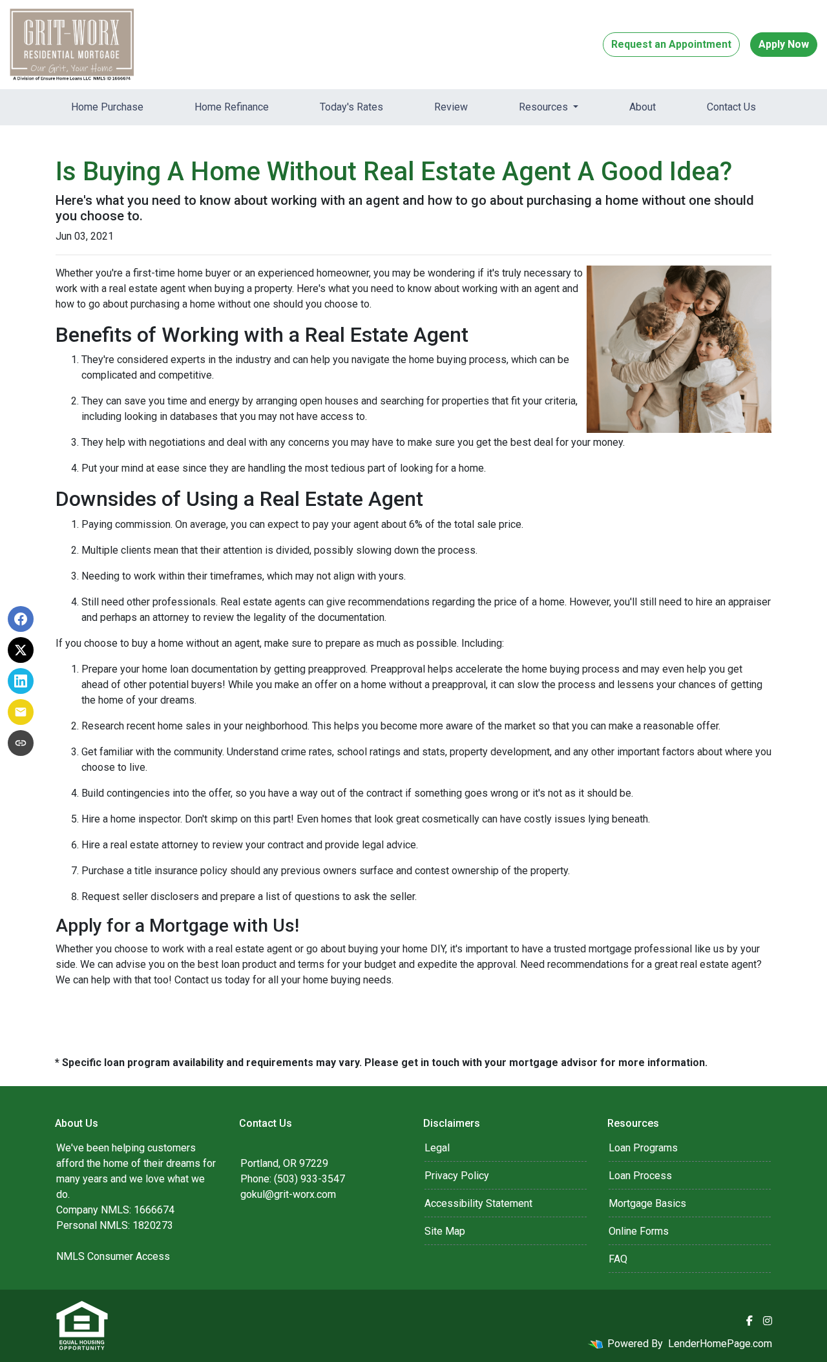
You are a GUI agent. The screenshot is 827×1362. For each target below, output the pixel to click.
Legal (437, 1148)
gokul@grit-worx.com (288, 1194)
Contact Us (731, 107)
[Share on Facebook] (21, 619)
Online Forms (639, 1231)
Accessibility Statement (478, 1203)
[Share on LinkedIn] (21, 681)
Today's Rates (351, 107)
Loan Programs (643, 1148)
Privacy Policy (456, 1175)
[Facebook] (749, 1320)
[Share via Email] (21, 712)
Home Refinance (231, 107)
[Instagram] (767, 1320)
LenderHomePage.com (720, 1343)
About (642, 107)
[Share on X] (21, 650)
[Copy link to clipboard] (21, 743)
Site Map (444, 1231)
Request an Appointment (671, 44)
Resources (545, 107)
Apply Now (784, 44)
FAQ (618, 1259)
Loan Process (640, 1175)
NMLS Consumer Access (113, 1256)
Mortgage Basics (647, 1203)
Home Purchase (107, 107)
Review (451, 107)
